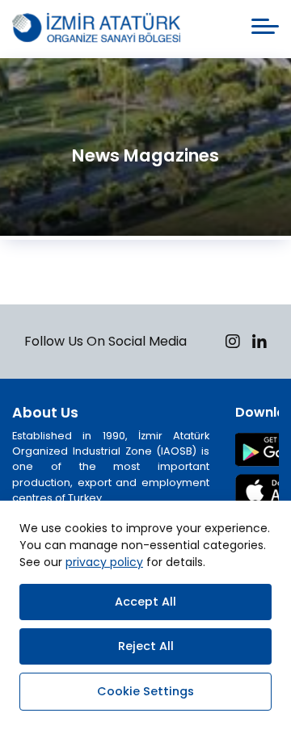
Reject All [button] (146, 646)
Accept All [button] (145, 602)
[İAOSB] (96, 29)
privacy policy (104, 562)
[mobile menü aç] (265, 26)
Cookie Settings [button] (145, 691)
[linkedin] (259, 343)
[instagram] (233, 343)
